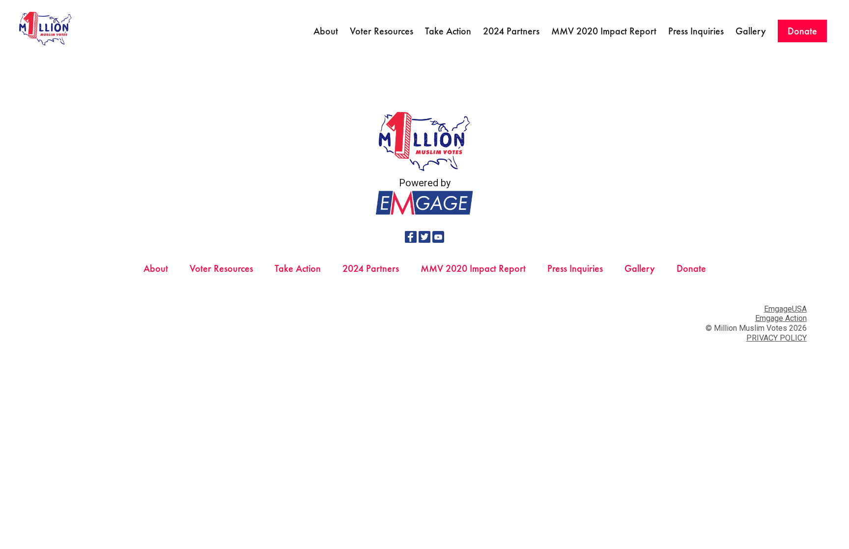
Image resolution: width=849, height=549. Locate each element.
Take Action (448, 31)
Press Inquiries (696, 31)
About (325, 31)
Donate (802, 31)
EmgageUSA (785, 309)
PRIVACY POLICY (776, 338)
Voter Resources (381, 31)
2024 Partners (511, 31)
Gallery (751, 31)
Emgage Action (781, 318)
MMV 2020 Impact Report (603, 31)
